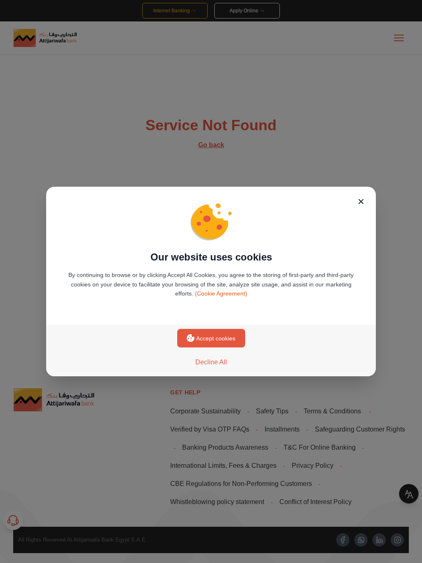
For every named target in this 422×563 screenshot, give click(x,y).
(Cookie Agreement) (221, 293)
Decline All (211, 362)
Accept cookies (215, 338)
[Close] (361, 201)
